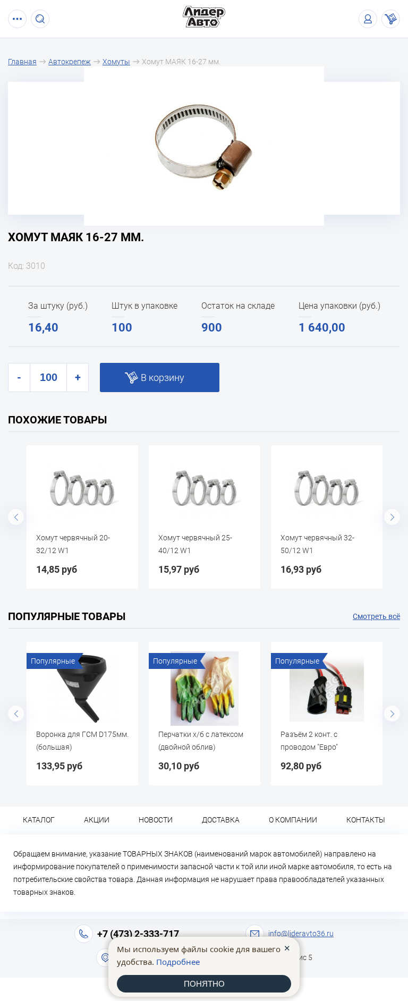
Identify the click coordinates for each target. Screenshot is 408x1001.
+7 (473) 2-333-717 (138, 933)
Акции (96, 820)
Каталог (39, 820)
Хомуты (116, 61)
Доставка (221, 820)
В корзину (162, 377)
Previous (16, 517)
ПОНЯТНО (204, 983)
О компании (293, 820)
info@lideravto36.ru (301, 933)
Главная (22, 61)
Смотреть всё (376, 616)
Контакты (365, 820)
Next (392, 517)
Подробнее (178, 961)
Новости (156, 820)
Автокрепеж (69, 61)
